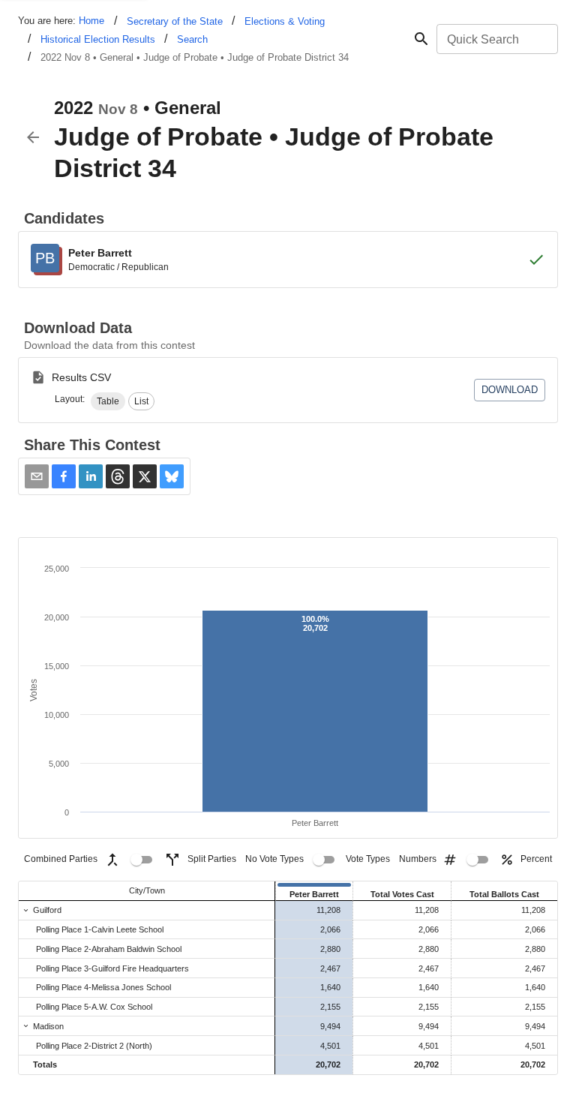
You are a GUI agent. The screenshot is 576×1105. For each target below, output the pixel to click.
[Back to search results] (33, 137)
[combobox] (496, 39)
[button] (108, 401)
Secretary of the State (175, 21)
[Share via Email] (37, 476)
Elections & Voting (284, 21)
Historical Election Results (97, 39)
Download (510, 389)
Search (192, 39)
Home (91, 20)
